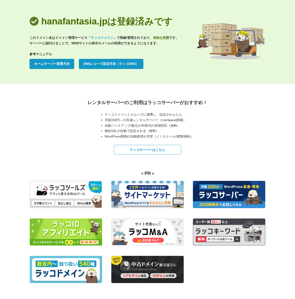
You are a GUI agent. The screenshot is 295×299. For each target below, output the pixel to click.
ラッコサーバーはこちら (147, 150)
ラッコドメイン (102, 37)
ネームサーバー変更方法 (52, 64)
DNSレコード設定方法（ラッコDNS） (111, 64)
